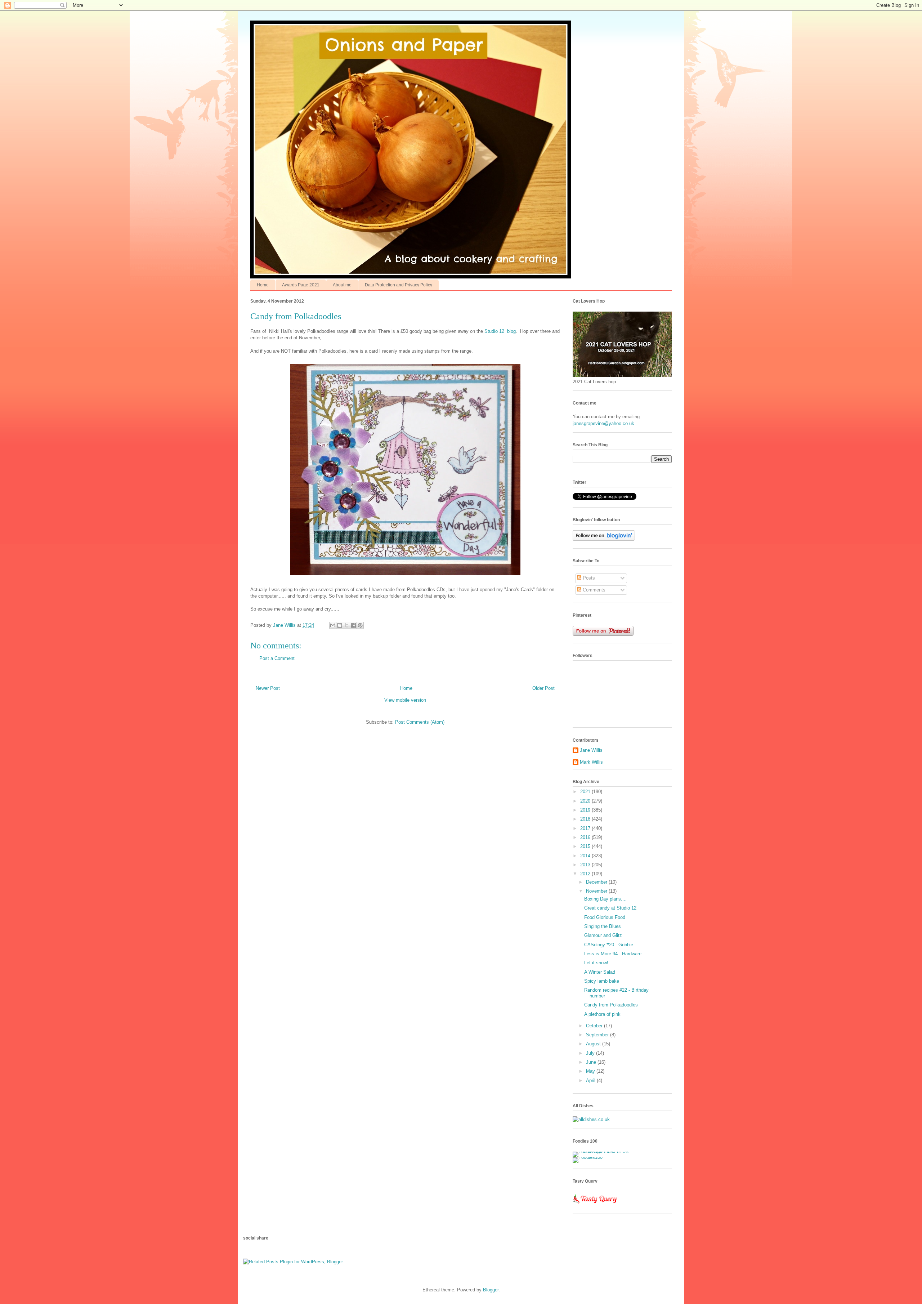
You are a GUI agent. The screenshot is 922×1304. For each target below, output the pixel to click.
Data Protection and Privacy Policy (398, 284)
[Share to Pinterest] (360, 625)
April (591, 1080)
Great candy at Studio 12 (610, 908)
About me (342, 284)
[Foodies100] (588, 1157)
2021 (586, 791)
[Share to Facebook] (353, 625)
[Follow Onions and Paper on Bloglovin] (604, 539)
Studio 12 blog (500, 331)
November (597, 891)
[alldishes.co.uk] (591, 1119)
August (594, 1043)
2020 (586, 801)
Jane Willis (591, 750)
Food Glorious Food (604, 917)
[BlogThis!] (339, 625)
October (595, 1025)
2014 (586, 855)
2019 (586, 810)
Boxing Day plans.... (605, 899)
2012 (586, 873)
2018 (586, 819)
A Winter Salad (599, 972)
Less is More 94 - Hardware (612, 953)
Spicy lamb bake (601, 981)
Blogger (490, 1289)
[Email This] (332, 625)
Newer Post (268, 688)
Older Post (543, 688)
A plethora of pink (602, 1014)
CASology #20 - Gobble (608, 944)
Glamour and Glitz (603, 935)
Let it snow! (596, 962)
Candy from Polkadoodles (611, 1005)
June (591, 1062)
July (591, 1053)
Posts (588, 578)
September (598, 1034)
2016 (586, 837)
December (597, 882)
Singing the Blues (602, 926)
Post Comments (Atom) (419, 722)
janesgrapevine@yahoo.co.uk (603, 423)
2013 (586, 864)
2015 (586, 846)
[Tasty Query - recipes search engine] (595, 1204)
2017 (586, 828)
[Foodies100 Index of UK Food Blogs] (602, 1151)
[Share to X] (346, 625)
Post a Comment (277, 658)
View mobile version (405, 700)
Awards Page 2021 (300, 284)
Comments (593, 590)
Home (263, 284)
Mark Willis (591, 762)
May (591, 1071)
